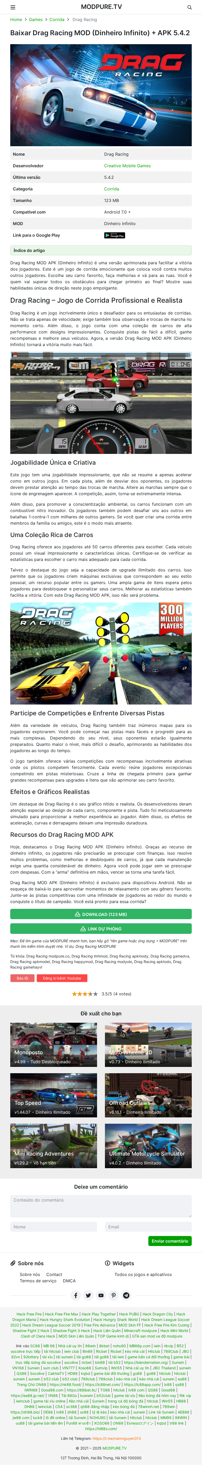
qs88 (179, 1384)
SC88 (35, 1346)
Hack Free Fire (29, 1314)
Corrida (56, 19)
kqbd (85, 1373)
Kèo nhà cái (79, 1401)
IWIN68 (31, 1390)
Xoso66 (84, 1368)
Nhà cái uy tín (70, 1346)
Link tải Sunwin (161, 1412)
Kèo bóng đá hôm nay (157, 1395)
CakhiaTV (56, 1373)
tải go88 (84, 1357)
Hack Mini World (174, 1330)
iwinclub (23, 1401)
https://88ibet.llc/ (82, 1390)
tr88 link (177, 1423)
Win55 (116, 1368)
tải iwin (118, 1357)
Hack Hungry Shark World (115, 1319)
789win (169, 1406)
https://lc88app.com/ (142, 1384)
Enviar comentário (170, 1241)
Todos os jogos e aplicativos (143, 1274)
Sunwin (178, 1362)
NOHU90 (97, 1417)
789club (88, 1379)
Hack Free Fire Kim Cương (166, 1325)
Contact (54, 1274)
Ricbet (101, 1351)
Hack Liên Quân (107, 1330)
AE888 (183, 1412)
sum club (51, 1368)
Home (16, 19)
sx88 (84, 1412)
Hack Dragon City (158, 1314)
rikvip (168, 1346)
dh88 (72, 1412)
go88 (137, 1373)
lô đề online (55, 1417)
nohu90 (119, 1346)
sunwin (185, 1368)
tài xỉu (47, 1357)
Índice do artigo (29, 250)
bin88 (100, 1362)
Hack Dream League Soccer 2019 (51, 1325)
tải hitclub (52, 1351)
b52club (104, 1395)
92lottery (31, 1357)
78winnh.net (148, 1406)
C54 (59, 1406)
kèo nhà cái (135, 1351)
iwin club (71, 1351)
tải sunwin (64, 1357)
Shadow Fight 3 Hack (71, 1330)
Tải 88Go (69, 1395)
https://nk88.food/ (66, 1384)
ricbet (87, 1362)
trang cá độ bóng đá (125, 1401)
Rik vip (185, 1395)
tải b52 (114, 1362)
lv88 (60, 1412)
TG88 (105, 1390)
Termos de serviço (38, 1280)
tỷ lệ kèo (99, 1412)
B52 (180, 1346)
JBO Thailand (164, 1368)
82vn (15, 1357)
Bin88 (88, 1351)
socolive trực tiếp (26, 1351)
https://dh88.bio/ (25, 1412)
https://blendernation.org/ (146, 1362)
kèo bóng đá (124, 1406)
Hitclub (154, 1351)
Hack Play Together (99, 1314)
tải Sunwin (77, 1417)
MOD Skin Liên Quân (76, 1336)
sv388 (71, 1406)
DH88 (29, 1406)
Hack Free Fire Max (61, 1314)
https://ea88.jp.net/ (27, 1395)
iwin (157, 1346)
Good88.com (52, 1390)
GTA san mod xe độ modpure (157, 1336)
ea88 (182, 1379)
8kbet (104, 1346)
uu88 (20, 1423)
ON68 (118, 1423)
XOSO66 (101, 1423)
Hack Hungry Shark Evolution (65, 1319)
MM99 (165, 1417)
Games (36, 19)
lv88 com (136, 1390)
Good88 (168, 1390)
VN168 (18, 1368)
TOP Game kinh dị (113, 1336)
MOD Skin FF (130, 1325)
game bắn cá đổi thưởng (149, 1357)
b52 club (51, 1379)
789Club (171, 1351)
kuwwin (86, 1395)
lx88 (168, 1384)
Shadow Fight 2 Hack (31, 1330)
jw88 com (21, 1417)
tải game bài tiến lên (45, 1423)
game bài (181, 1357)
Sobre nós (30, 1274)
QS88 (22, 1373)
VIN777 (68, 1368)
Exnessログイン (140, 1423)
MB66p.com (139, 1346)
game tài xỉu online (49, 1401)
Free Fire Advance (99, 1325)
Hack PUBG (129, 1314)
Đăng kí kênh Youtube (62, 978)
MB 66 (49, 1346)
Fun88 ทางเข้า (78, 1423)
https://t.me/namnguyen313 (117, 1438)
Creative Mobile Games (127, 165)
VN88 (53, 1395)
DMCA (69, 1280)
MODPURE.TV (101, 7)
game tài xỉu (124, 1395)
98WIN (181, 1417)
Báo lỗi (22, 978)
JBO (185, 1351)
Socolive (37, 1373)
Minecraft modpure (140, 1330)
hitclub (165, 1373)
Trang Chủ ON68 (31, 1384)
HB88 (181, 1401)
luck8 (37, 1417)
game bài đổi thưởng (111, 1373)
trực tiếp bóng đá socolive (38, 1362)
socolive (71, 1362)
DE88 (48, 1412)
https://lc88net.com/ (102, 1384)
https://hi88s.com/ (101, 1428)
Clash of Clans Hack (38, 1336)
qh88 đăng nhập (94, 1406)
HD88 (73, 1373)
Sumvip (101, 1368)
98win (90, 1346)
